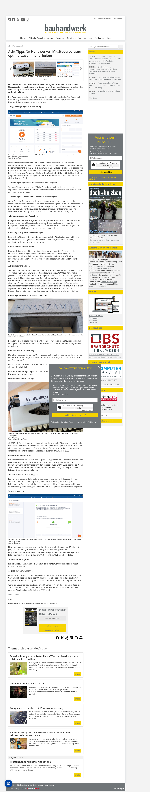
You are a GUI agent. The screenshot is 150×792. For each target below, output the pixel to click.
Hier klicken (77, 408)
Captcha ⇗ (87, 410)
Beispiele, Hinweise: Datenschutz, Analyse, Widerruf (73, 422)
